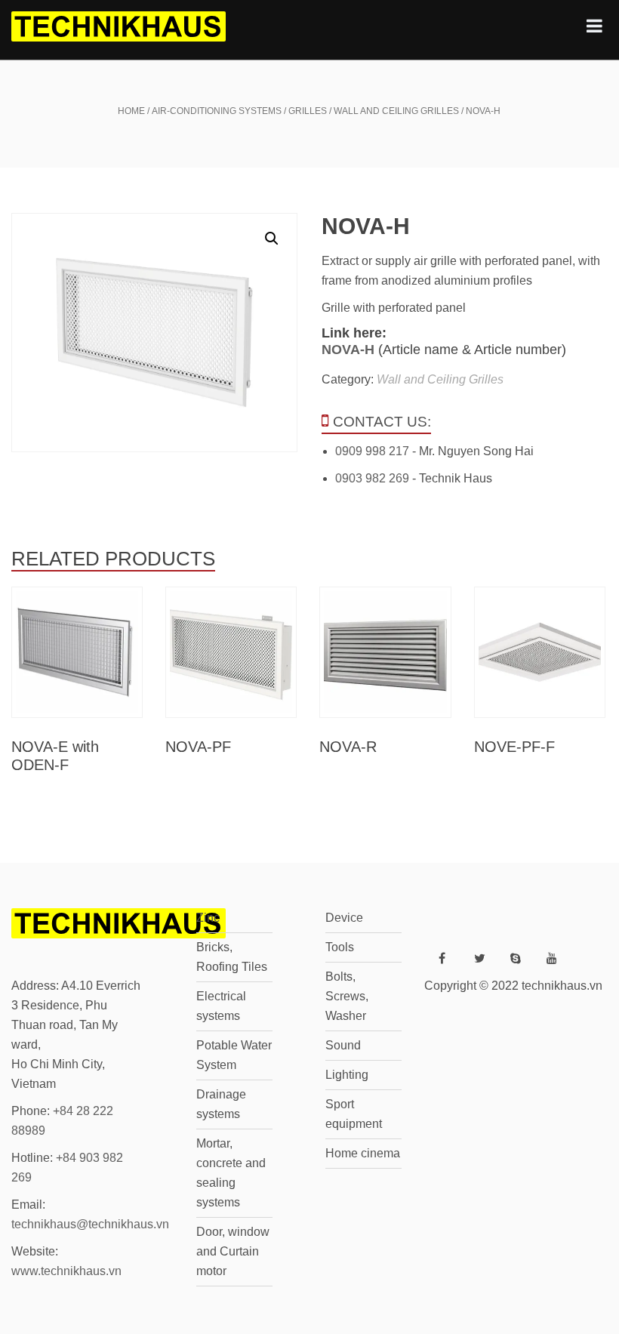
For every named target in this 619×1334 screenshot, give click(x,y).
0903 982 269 (372, 478)
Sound (343, 1045)
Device (344, 917)
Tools (339, 947)
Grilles (307, 111)
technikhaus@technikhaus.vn (90, 1224)
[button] (271, 238)
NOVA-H (348, 349)
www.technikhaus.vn (66, 1271)
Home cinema (362, 1153)
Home (131, 111)
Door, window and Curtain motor (232, 1251)
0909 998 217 (372, 451)
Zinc (208, 917)
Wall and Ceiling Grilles (396, 111)
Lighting (346, 1074)
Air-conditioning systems (217, 111)
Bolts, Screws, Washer (346, 996)
